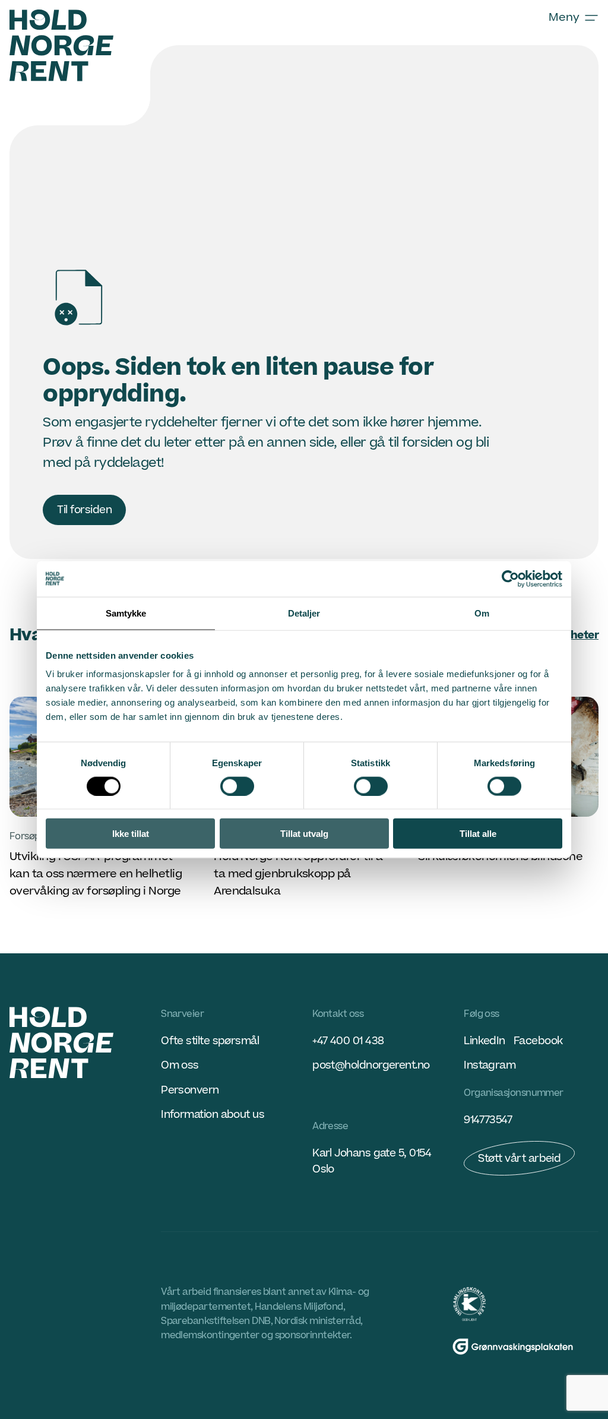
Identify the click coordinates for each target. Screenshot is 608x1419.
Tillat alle (478, 834)
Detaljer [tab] (304, 613)
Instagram (489, 1065)
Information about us (212, 1114)
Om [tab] (481, 613)
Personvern (190, 1090)
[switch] (237, 785)
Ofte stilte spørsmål (210, 1041)
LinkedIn (484, 1041)
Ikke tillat (130, 834)
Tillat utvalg (304, 834)
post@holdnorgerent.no (371, 1065)
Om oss (180, 1065)
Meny (564, 18)
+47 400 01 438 (348, 1041)
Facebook (538, 1041)
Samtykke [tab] (126, 613)
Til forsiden (84, 510)
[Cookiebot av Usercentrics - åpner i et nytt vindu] (510, 578)
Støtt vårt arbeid (519, 1158)
